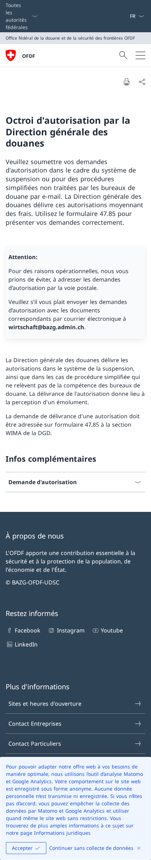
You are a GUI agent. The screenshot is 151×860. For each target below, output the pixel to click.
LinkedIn (26, 644)
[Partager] (142, 81)
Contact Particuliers (34, 743)
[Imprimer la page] (126, 81)
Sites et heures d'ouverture (44, 703)
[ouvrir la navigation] (140, 55)
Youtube (112, 630)
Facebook (27, 630)
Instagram (70, 630)
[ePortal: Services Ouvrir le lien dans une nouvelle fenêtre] (126, 16)
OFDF (28, 56)
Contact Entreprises (34, 723)
